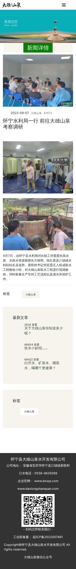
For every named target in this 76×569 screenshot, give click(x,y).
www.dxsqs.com (46, 481)
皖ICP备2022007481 (48, 537)
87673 (48, 113)
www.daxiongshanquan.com (38, 489)
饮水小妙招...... (36, 348)
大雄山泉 (36, 113)
